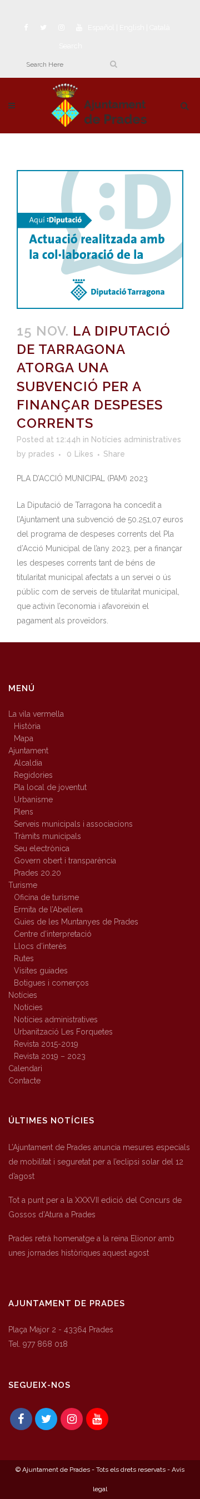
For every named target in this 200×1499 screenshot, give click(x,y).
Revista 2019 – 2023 (50, 1056)
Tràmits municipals (47, 836)
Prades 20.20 (37, 872)
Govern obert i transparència (65, 860)
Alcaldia (28, 762)
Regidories (33, 775)
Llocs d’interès (40, 946)
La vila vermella (36, 713)
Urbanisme (33, 799)
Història (27, 726)
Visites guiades (41, 970)
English (131, 27)
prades (41, 453)
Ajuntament (28, 750)
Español (101, 27)
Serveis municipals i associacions (73, 824)
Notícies (22, 995)
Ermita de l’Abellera (48, 909)
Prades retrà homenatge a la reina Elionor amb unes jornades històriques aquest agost (91, 1245)
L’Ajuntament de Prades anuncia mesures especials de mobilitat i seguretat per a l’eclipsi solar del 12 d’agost (99, 1162)
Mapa (23, 738)
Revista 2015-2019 (46, 1044)
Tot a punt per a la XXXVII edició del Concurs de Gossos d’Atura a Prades (95, 1207)
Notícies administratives (136, 439)
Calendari (25, 1068)
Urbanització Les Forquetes (63, 1031)
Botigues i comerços (51, 982)
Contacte (24, 1080)
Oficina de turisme (46, 897)
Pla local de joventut (50, 787)
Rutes (24, 958)
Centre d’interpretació (53, 934)
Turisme (22, 885)
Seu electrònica (41, 848)
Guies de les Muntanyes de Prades (76, 921)
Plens (23, 811)
